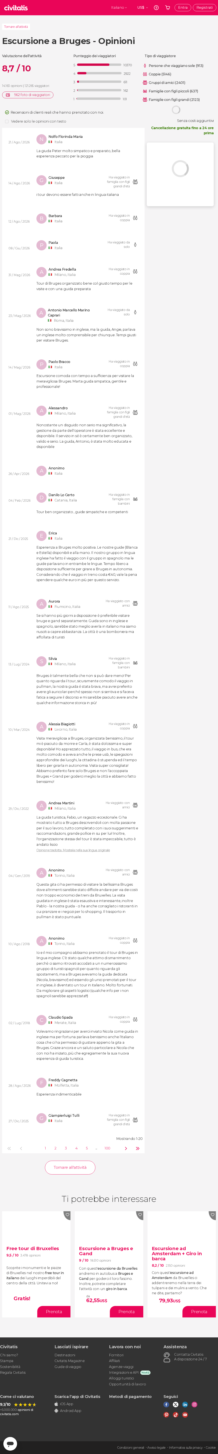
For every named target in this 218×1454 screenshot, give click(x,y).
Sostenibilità (10, 1367)
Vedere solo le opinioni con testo (38, 121)
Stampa (6, 1361)
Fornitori (116, 1355)
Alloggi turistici (121, 1378)
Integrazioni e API (124, 1373)
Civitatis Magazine (69, 1361)
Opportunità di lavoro (127, 1384)
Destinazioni (64, 1355)
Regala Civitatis (13, 1373)
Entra (183, 8)
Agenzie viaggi (121, 1367)
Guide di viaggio (67, 1367)
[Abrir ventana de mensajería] (10, 1444)
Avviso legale (156, 1448)
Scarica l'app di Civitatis (77, 1396)
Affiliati (114, 1361)
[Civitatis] (16, 7)
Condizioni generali (130, 1448)
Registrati (204, 8)
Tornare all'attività (16, 27)
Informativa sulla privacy (185, 1448)
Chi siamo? (9, 1355)
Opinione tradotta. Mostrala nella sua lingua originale (73, 850)
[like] (67, 1215)
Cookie (211, 1448)
